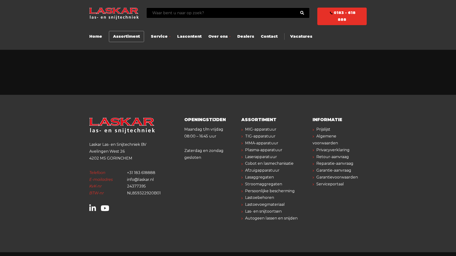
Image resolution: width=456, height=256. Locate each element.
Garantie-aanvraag (333, 170)
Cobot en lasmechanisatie (269, 163)
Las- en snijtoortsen (263, 211)
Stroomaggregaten (263, 184)
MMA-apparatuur (261, 143)
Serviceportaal (330, 184)
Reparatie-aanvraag (334, 163)
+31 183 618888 (141, 172)
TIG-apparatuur (260, 136)
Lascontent (189, 36)
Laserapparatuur (261, 157)
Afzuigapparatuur (262, 170)
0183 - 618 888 (344, 16)
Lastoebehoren (259, 197)
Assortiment (126, 36)
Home (95, 36)
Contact (269, 36)
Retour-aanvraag (332, 157)
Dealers (245, 36)
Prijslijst (323, 129)
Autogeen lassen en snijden (271, 218)
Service (159, 36)
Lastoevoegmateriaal (265, 204)
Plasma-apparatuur (263, 150)
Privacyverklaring (333, 150)
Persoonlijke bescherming (270, 191)
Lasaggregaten (259, 177)
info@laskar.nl (140, 179)
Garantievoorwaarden (337, 177)
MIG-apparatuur (260, 129)
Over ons (218, 36)
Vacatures (301, 36)
